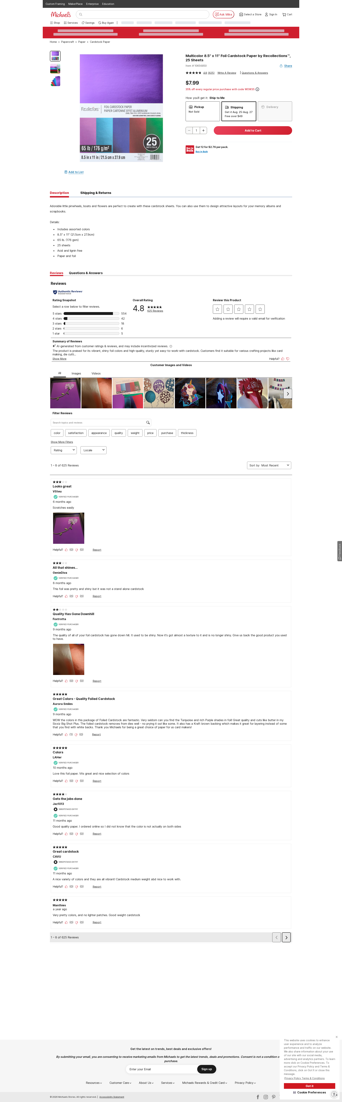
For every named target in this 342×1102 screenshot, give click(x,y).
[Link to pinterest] (273, 1097)
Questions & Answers (255, 73)
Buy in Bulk (202, 151)
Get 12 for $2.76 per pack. (212, 146)
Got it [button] (310, 1086)
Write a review (226, 73)
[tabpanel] (171, 228)
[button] (309, 1092)
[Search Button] (80, 14)
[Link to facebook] (258, 1097)
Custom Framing (55, 3)
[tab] (59, 193)
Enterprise (92, 3)
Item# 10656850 (196, 65)
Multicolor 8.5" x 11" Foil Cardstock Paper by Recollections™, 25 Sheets (238, 58)
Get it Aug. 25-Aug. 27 (239, 112)
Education (108, 3)
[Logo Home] (61, 14)
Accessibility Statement (111, 1097)
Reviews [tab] (56, 273)
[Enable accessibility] (334, 1094)
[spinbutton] (196, 130)
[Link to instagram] (266, 1097)
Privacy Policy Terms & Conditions (304, 1078)
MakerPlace (75, 3)
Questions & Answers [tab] (86, 273)
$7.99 (192, 83)
